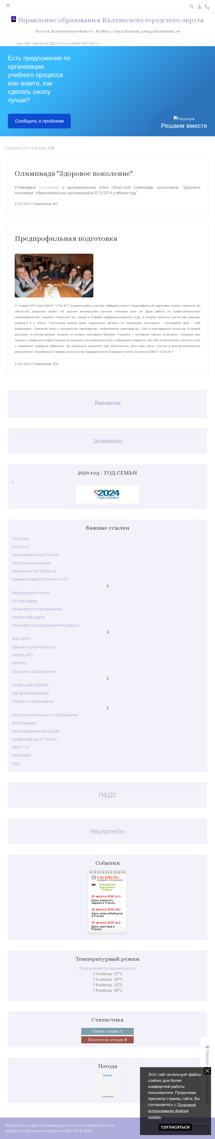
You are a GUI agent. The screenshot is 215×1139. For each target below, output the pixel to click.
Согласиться (175, 1127)
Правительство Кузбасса (34, 571)
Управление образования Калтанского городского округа (110, 20)
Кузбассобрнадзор (28, 617)
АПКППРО (21, 639)
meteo (107, 1096)
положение (49, 187)
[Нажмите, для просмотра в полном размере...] (107, 275)
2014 (27, 148)
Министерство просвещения (37, 609)
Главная (12, 148)
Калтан (107, 1075)
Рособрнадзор (24, 601)
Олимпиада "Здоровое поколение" (74, 173)
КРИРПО (19, 663)
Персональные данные (31, 563)
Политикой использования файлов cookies (172, 1111)
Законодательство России (35, 555)
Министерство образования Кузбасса (45, 625)
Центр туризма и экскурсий (35, 731)
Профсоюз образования (33, 671)
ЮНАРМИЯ (21, 755)
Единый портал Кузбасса (33, 647)
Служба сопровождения (33, 701)
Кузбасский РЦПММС (30, 685)
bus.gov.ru (20, 547)
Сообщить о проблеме (39, 121)
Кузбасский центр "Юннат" (35, 739)
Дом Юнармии (24, 723)
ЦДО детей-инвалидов (30, 693)
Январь (40, 148)
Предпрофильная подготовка (66, 238)
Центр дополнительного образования (45, 715)
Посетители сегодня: (107, 1040)
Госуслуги (21, 538)
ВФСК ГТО (20, 747)
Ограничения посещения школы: (107, 968)
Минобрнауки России (31, 593)
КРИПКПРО (22, 655)
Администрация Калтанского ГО (40, 579)
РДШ (16, 764)
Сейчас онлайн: (107, 1031)
